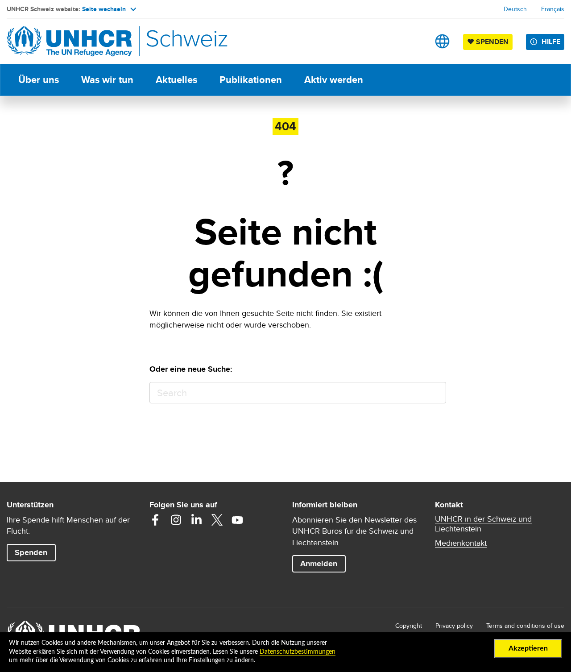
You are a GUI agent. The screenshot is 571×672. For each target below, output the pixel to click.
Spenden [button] (35, 552)
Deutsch (515, 8)
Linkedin (196, 520)
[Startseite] (69, 41)
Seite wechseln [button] (104, 8)
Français (552, 8)
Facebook (155, 520)
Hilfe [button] (551, 42)
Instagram (176, 520)
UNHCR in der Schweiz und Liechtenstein (483, 524)
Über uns (38, 79)
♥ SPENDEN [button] (490, 41)
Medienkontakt (461, 543)
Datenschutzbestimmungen (297, 652)
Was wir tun (107, 79)
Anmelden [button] (318, 563)
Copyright (408, 625)
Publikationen (250, 79)
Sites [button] (442, 41)
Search (435, 393)
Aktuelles (176, 79)
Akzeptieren (528, 648)
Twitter (217, 520)
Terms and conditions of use (525, 625)
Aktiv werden (333, 79)
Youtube (237, 520)
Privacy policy (454, 625)
